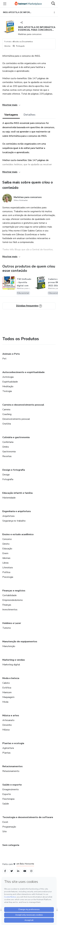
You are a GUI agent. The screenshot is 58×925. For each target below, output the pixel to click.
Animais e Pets (11, 354)
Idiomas (6, 558)
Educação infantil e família (17, 493)
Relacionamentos (12, 766)
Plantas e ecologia (13, 743)
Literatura (7, 567)
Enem (5, 553)
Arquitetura (8, 516)
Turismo (6, 628)
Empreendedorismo (12, 600)
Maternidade (9, 497)
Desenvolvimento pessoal (16, 419)
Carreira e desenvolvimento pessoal (23, 404)
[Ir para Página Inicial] (28, 3)
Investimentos (9, 609)
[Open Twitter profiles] (11, 871)
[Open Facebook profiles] (5, 871)
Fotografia (7, 479)
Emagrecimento (10, 789)
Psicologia (7, 577)
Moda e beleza (10, 678)
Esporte (6, 794)
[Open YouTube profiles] (24, 871)
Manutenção (8, 646)
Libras (5, 562)
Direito (6, 544)
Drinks (5, 446)
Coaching (6, 414)
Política (6, 572)
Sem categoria (10, 845)
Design (6, 474)
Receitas (7, 456)
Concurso (7, 539)
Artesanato (8, 720)
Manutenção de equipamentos (19, 641)
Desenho (7, 725)
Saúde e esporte (12, 784)
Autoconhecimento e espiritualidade (23, 372)
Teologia (7, 391)
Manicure (7, 692)
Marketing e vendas (13, 659)
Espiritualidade (10, 381)
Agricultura (8, 748)
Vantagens (11, 114)
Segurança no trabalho (14, 520)
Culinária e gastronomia (16, 437)
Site (4, 831)
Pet (4, 358)
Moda (5, 702)
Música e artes (10, 715)
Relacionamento (10, 771)
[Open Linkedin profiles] (18, 871)
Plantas (6, 752)
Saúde (5, 803)
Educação (7, 548)
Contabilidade (9, 595)
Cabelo (6, 683)
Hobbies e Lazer (11, 623)
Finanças (6, 604)
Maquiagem (8, 697)
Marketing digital (11, 664)
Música (6, 729)
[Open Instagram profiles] (31, 871)
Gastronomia (9, 451)
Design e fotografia (13, 470)
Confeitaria (7, 442)
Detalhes (29, 114)
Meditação (7, 386)
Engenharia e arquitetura (16, 511)
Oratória (6, 423)
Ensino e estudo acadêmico (18, 534)
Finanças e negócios (13, 590)
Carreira (6, 409)
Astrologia (8, 377)
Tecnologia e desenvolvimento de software (27, 817)
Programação (9, 826)
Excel (5, 822)
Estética (6, 687)
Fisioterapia (8, 799)
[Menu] (4, 3)
